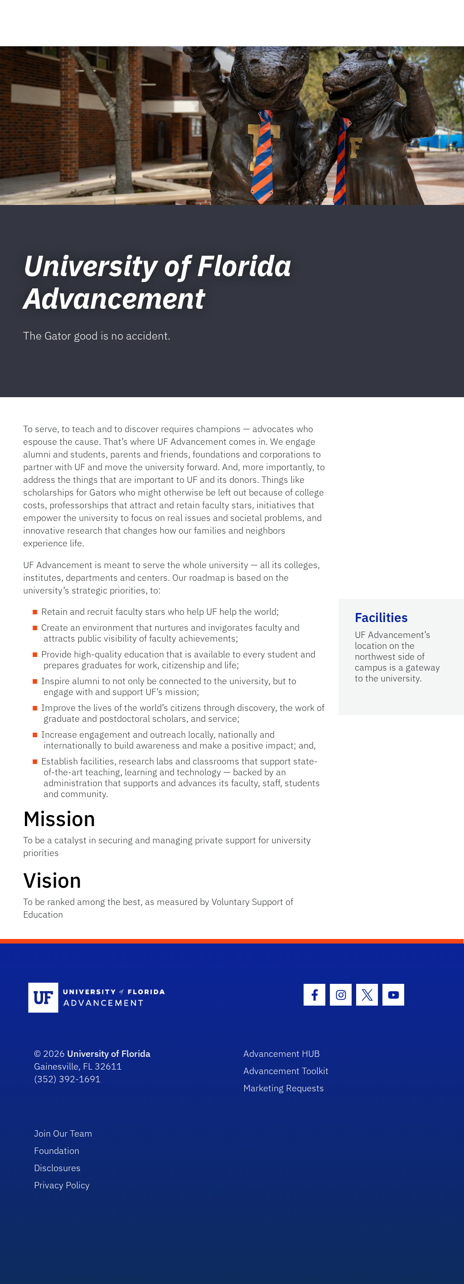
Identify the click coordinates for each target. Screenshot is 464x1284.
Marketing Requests (283, 1088)
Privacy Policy (62, 1185)
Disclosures (57, 1168)
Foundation (56, 1150)
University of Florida (108, 1053)
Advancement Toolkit (286, 1071)
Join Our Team (63, 1133)
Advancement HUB (281, 1053)
